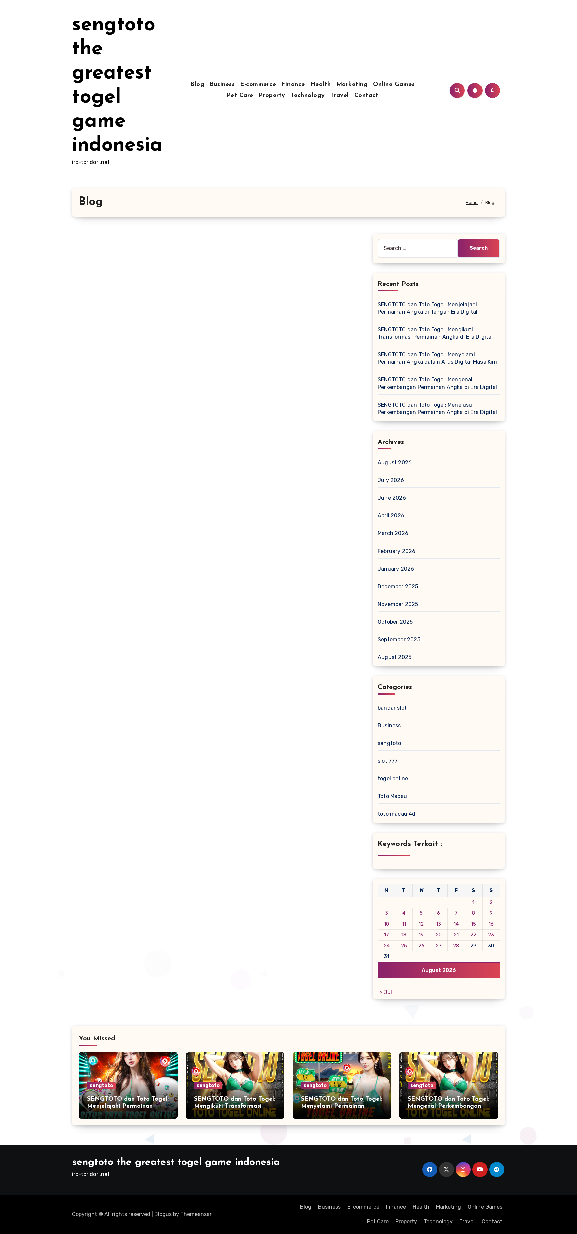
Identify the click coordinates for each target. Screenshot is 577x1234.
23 (491, 935)
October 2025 (395, 622)
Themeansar (195, 1214)
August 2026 (395, 462)
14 (456, 924)
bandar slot (392, 708)
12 (421, 924)
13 (438, 924)
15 (473, 924)
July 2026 (391, 480)
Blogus (163, 1214)
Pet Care (240, 96)
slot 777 (388, 761)
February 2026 (397, 551)
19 (421, 935)
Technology (308, 96)
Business (222, 85)
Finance (293, 85)
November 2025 (398, 604)
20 (439, 935)
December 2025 (398, 586)
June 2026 (392, 498)
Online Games (394, 85)
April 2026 (391, 515)
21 (456, 935)
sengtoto (389, 743)
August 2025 (394, 657)
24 (387, 946)
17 (386, 935)
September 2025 (399, 639)
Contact (366, 96)
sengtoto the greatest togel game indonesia (176, 1162)
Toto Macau (392, 796)
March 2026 (393, 533)
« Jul (385, 992)
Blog (197, 85)
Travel (339, 96)
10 (386, 924)
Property (272, 96)
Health (320, 85)
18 (403, 935)
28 (456, 946)
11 (404, 924)
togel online (393, 778)
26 (421, 946)
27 (439, 946)
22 (473, 935)
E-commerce (258, 85)
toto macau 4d (397, 814)
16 (491, 924)
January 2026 (396, 569)
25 (404, 946)
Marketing (352, 85)
